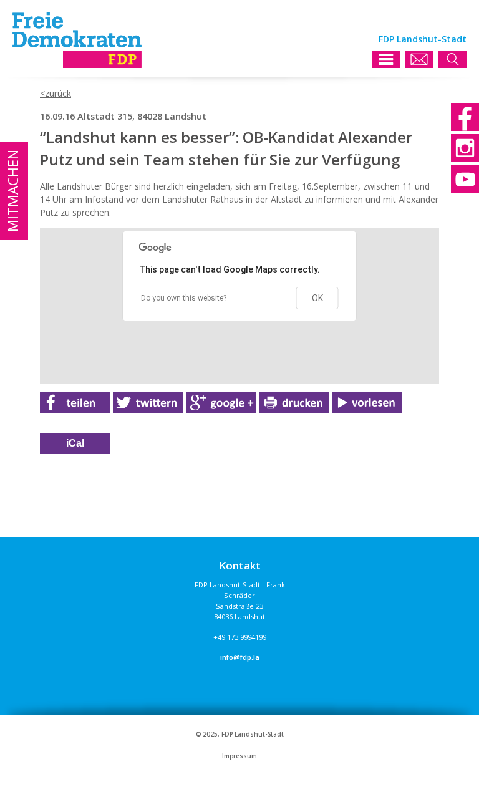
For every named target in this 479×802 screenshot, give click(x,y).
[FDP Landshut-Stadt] (77, 64)
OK (317, 298)
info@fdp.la (239, 657)
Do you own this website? (183, 298)
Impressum (239, 756)
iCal (75, 443)
